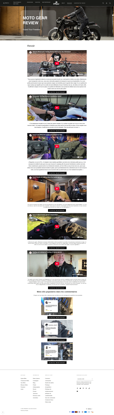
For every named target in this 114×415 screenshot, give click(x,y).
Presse (34, 391)
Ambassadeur (36, 387)
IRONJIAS (26, 408)
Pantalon (23, 387)
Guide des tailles (49, 382)
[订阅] (92, 378)
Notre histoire (36, 378)
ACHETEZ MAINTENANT (57, 210)
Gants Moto (23, 378)
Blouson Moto (24, 385)
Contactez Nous (49, 399)
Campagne (35, 380)
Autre (22, 389)
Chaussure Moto (25, 380)
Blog (34, 382)
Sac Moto (23, 382)
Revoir (34, 389)
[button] (103, 3)
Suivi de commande (50, 397)
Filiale (34, 385)
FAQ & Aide (48, 402)
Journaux (35, 393)
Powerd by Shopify (24, 410)
